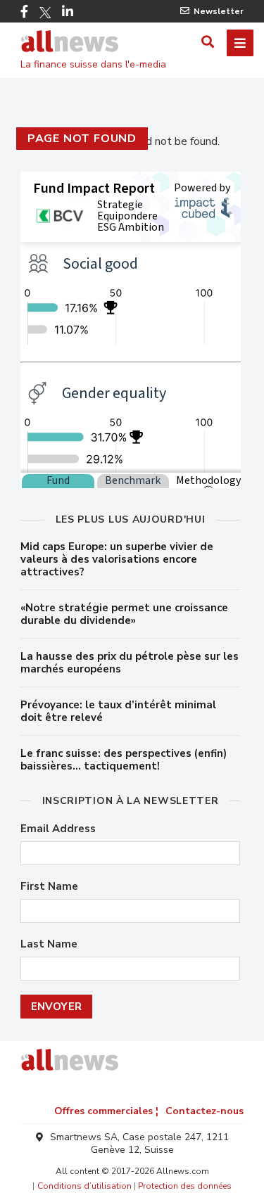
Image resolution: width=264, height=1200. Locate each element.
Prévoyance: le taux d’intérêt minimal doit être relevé (118, 711)
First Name (49, 886)
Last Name (48, 944)
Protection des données (185, 1186)
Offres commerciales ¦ (106, 1111)
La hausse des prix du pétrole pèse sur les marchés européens (129, 662)
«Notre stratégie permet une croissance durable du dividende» (124, 614)
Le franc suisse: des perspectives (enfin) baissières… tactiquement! (123, 759)
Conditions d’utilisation (84, 1186)
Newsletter (219, 11)
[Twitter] (45, 12)
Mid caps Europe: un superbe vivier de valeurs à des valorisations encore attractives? (116, 559)
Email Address (58, 829)
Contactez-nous (204, 1111)
